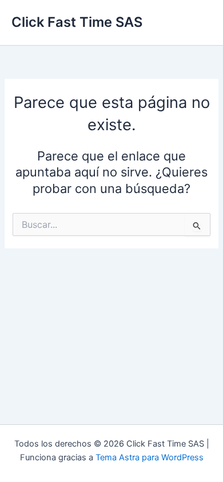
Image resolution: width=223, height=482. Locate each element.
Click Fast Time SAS (76, 22)
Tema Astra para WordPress (149, 457)
